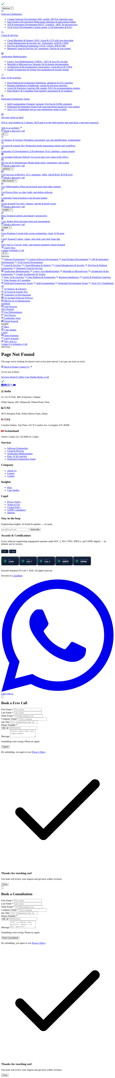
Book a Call (43, 377)
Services (6, 8)
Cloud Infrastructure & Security (69, 265)
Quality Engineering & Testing (30, 274)
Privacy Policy (14, 502)
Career (5, 227)
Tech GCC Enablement (102, 283)
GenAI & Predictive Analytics (96, 277)
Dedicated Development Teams (73, 283)
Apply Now (9, 247)
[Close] (2, 696)
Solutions (6, 169)
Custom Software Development (43, 259)
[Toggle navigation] (4, 253)
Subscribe (35, 529)
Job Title (5, 722)
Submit (5, 747)
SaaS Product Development (74, 259)
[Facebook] (5, 385)
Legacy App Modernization (46, 271)
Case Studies (31, 377)
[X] (11, 385)
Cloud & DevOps (15, 451)
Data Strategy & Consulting (17, 280)
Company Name (10, 719)
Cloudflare (17, 575)
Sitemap (11, 512)
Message (5, 736)
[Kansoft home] (11, 5)
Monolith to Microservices (75, 271)
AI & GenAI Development (30, 262)
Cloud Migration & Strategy (38, 265)
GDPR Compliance (16, 510)
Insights (6, 210)
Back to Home (11, 367)
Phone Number (9, 725)
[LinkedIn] (2, 385)
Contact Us (6, 344)
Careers (10, 473)
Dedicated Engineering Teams (21, 459)
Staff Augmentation (45, 283)
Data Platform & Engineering (41, 277)
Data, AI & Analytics (17, 456)
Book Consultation (10, 938)
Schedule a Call (16, 250)
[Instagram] (8, 385)
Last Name (7, 712)
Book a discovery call (14, 131)
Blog (22, 377)
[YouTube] (14, 385)
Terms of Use (13, 504)
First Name (7, 709)
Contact (5, 250)
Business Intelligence (69, 277)
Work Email (7, 715)
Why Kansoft (8, 181)
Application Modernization (20, 453)
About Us (14, 377)
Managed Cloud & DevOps (29, 268)
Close (4, 884)
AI (3, 134)
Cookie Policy (14, 507)
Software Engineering (17, 448)
